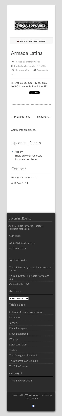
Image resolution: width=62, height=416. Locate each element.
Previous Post (20, 116)
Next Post (44, 116)
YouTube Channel (18, 366)
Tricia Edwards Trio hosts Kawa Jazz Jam (29, 277)
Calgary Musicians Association (26, 311)
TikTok (13, 349)
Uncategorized (22, 70)
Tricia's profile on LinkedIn (23, 360)
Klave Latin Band (18, 333)
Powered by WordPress (25, 394)
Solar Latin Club (18, 344)
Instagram (15, 317)
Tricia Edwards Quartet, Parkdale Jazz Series (28, 157)
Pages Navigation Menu (33, 41)
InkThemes (32, 397)
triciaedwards (33, 61)
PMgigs (13, 339)
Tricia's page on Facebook (23, 355)
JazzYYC (13, 322)
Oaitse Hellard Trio (19, 284)
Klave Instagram (18, 328)
